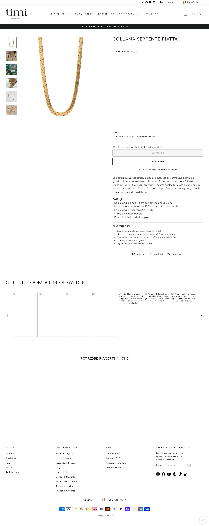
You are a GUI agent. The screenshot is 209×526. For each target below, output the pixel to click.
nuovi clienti (62, 472)
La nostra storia (64, 458)
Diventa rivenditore (115, 467)
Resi (8, 462)
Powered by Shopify (104, 515)
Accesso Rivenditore (116, 462)
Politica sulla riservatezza (68, 481)
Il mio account (12, 472)
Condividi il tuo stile (65, 476)
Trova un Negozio (64, 453)
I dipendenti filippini (65, 462)
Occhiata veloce (29, 411)
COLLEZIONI (127, 14)
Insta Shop (151, 14)
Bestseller (106, 14)
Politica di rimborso (65, 490)
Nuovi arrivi (84, 14)
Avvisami (158, 161)
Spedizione (134, 136)
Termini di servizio (65, 486)
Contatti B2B (112, 453)
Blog (58, 467)
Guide (9, 467)
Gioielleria (59, 14)
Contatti (10, 453)
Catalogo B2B (113, 458)
